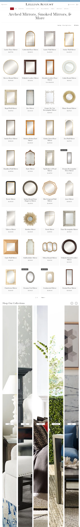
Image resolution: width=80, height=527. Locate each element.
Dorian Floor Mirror (69, 288)
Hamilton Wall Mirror (11, 169)
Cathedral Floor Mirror (30, 50)
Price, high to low (66, 25)
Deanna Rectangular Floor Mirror (69, 170)
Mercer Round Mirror (10, 78)
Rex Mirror (30, 108)
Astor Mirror (69, 199)
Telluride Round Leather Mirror (69, 259)
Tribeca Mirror (11, 229)
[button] (21, 8)
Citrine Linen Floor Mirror (49, 139)
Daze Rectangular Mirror (69, 229)
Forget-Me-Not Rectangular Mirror (49, 109)
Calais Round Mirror (69, 78)
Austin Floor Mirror (10, 139)
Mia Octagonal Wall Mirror (49, 200)
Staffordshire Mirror (30, 258)
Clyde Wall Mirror (11, 258)
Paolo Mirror (49, 229)
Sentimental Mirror (49, 288)
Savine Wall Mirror (69, 50)
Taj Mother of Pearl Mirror (49, 170)
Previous (72, 303)
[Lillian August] (39, 4)
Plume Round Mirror (69, 108)
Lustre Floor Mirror (10, 50)
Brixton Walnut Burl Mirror (30, 139)
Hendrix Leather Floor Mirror (49, 79)
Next (76, 303)
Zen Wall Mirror (69, 139)
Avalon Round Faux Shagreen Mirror (30, 200)
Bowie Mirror (10, 199)
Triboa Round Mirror (50, 258)
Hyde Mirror (30, 169)
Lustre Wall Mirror (50, 50)
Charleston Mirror (11, 288)
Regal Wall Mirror (11, 108)
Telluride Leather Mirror (30, 78)
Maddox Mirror (30, 229)
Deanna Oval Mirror (30, 288)
